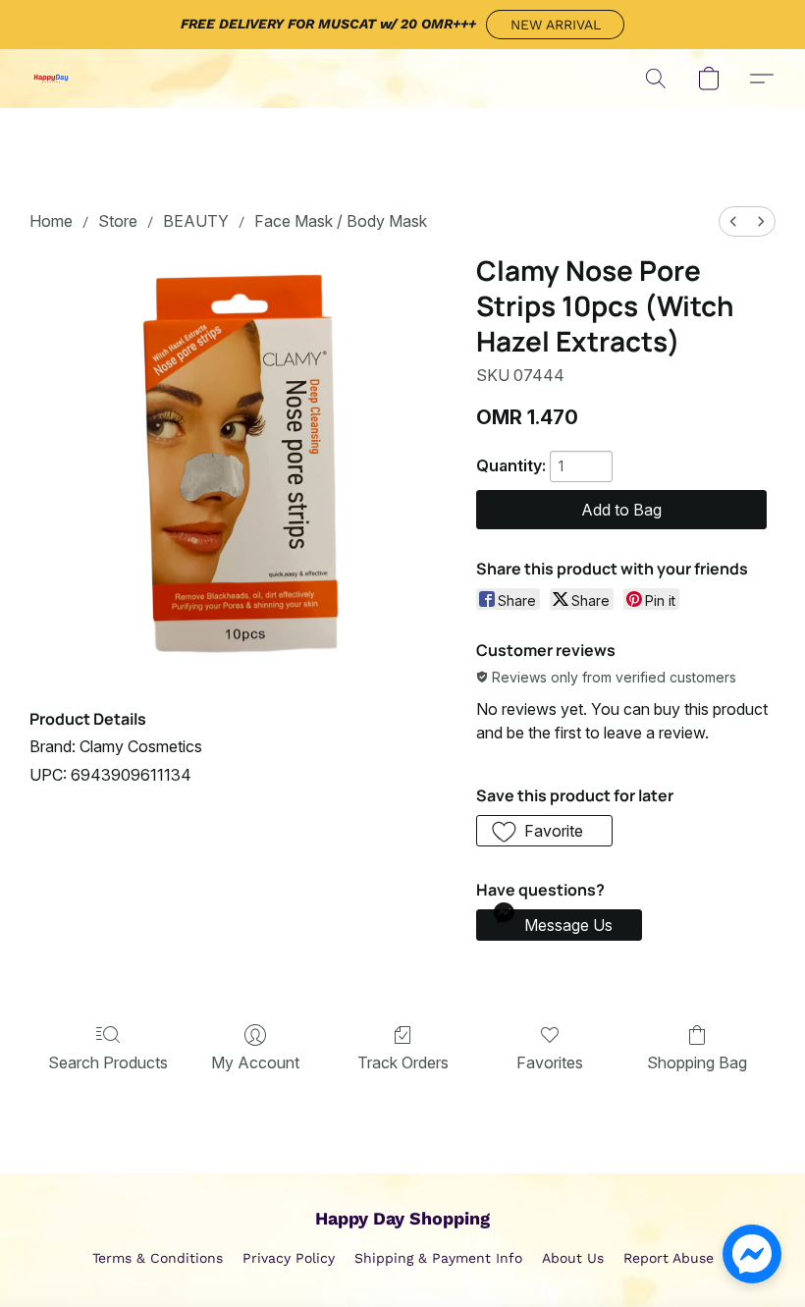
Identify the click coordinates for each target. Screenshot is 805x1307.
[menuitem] (733, 221)
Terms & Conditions (157, 1258)
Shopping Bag (697, 1062)
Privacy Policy (288, 1258)
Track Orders (403, 1062)
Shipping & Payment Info (438, 1258)
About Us (573, 1258)
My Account (255, 1062)
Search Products (108, 1062)
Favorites (549, 1062)
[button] (555, 24)
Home (51, 221)
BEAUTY (196, 221)
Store (117, 221)
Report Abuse (668, 1258)
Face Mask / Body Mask (340, 221)
